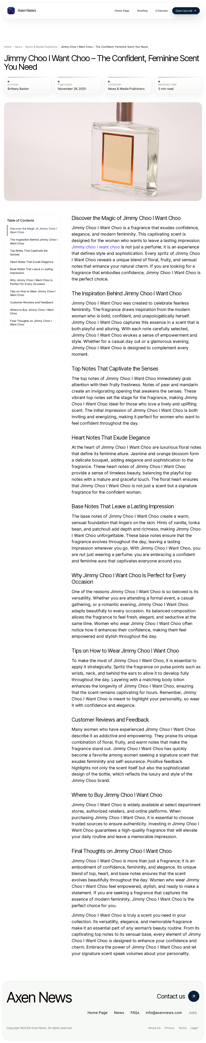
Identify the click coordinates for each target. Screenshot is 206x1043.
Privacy (169, 1028)
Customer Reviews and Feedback (31, 302)
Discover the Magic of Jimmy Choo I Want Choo (33, 230)
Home (7, 46)
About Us (154, 1028)
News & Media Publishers (42, 46)
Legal (194, 1028)
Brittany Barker (18, 89)
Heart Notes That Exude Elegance (31, 261)
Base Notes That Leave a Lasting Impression (31, 270)
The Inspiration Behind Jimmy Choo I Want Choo (34, 241)
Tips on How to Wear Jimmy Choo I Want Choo (33, 293)
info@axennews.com (164, 1013)
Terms (182, 1028)
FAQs (135, 1013)
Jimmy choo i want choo (96, 246)
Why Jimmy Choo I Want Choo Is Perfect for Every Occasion (31, 282)
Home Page (98, 1013)
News (18, 46)
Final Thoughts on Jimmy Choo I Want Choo (31, 322)
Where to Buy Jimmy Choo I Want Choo (32, 311)
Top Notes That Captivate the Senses (29, 252)
